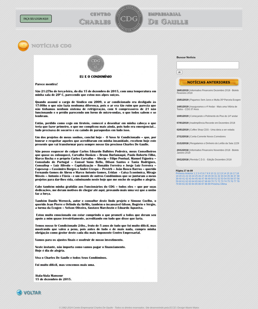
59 (177, 181)
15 (228, 173)
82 (186, 184)
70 (212, 181)
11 (215, 173)
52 (219, 178)
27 (203, 176)
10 (212, 173)
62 (186, 181)
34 (225, 176)
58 (238, 178)
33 (222, 176)
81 (183, 184)
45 (196, 178)
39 (177, 178)
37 (235, 176)
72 (219, 181)
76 (231, 181)
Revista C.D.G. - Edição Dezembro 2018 (211, 159)
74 (225, 181)
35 (228, 176)
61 (183, 181)
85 (196, 184)
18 (237, 173)
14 (224, 173)
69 (209, 181)
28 (206, 176)
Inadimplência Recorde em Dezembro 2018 (212, 123)
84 (193, 184)
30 (212, 176)
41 (183, 178)
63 (190, 181)
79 (177, 184)
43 (190, 178)
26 (199, 176)
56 (231, 178)
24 (193, 176)
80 (180, 184)
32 (219, 176)
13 (221, 173)
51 (215, 178)
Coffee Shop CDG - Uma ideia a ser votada (212, 129)
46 (199, 178)
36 (231, 176)
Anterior (189, 173)
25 (196, 176)
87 (203, 184)
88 (206, 184)
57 (235, 178)
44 (193, 178)
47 (203, 178)
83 (190, 184)
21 (183, 176)
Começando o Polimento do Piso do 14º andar (214, 116)
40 (180, 178)
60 (180, 181)
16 (231, 173)
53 (222, 178)
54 (225, 178)
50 (212, 178)
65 (196, 181)
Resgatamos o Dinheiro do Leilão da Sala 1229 (214, 143)
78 (238, 181)
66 (199, 181)
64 (193, 181)
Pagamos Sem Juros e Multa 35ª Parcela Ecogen (215, 100)
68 (206, 181)
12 (218, 173)
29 (209, 176)
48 (206, 178)
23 (190, 176)
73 (222, 181)
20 (180, 176)
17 (234, 173)
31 (215, 176)
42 (186, 178)
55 (228, 178)
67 (203, 181)
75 (228, 181)
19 (177, 176)
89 (209, 184)
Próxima (215, 184)
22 (186, 176)
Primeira (180, 173)
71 (215, 181)
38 (238, 176)
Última (223, 184)
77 (235, 181)
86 (199, 184)
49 (209, 178)
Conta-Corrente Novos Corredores (208, 136)
